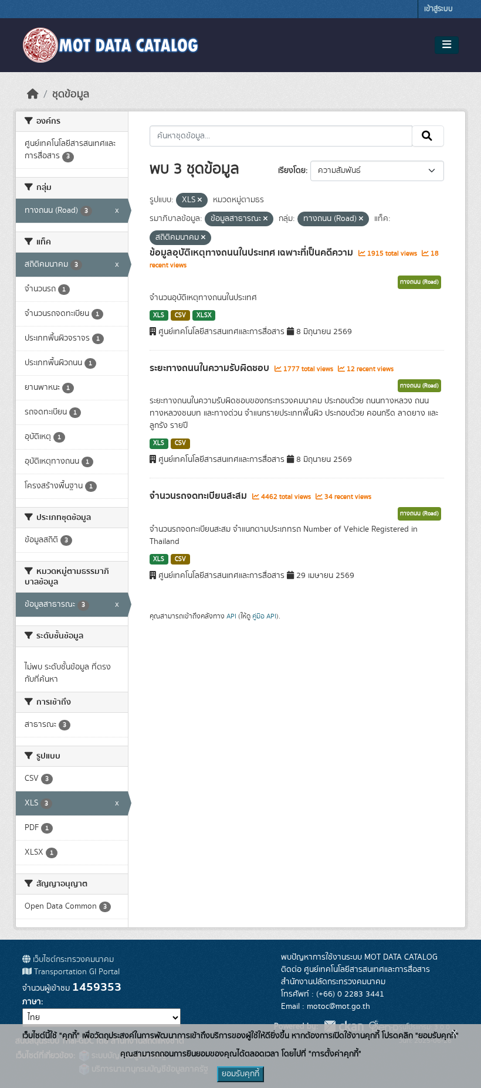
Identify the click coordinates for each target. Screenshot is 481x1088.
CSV (180, 315)
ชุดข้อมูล (70, 94)
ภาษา (31, 1002)
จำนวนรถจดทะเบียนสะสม (199, 496)
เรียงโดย (292, 170)
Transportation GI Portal (76, 972)
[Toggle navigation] (447, 45)
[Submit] (428, 136)
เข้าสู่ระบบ (438, 9)
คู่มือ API (264, 616)
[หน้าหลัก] (33, 94)
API (231, 616)
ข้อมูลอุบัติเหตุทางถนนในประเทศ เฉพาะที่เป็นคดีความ (252, 252)
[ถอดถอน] (200, 200)
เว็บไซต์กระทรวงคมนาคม (72, 959)
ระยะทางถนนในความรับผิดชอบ (211, 368)
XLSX (204, 315)
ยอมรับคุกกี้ (240, 1074)
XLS (158, 315)
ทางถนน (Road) (419, 282)
